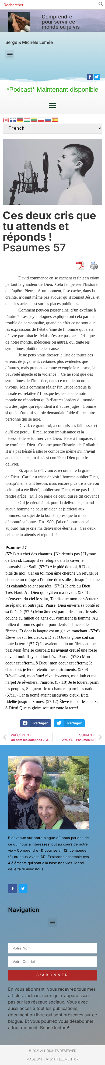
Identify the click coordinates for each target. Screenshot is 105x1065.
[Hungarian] (27, 120)
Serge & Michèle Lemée (29, 42)
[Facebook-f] (90, 77)
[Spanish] (55, 120)
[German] (20, 120)
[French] (13, 120)
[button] (101, 5)
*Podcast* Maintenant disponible (52, 89)
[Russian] (48, 120)
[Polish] (41, 120)
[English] (6, 120)
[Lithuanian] (34, 120)
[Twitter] (97, 77)
